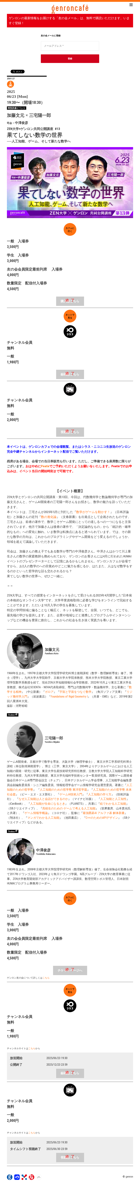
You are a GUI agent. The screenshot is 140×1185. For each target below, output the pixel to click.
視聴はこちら (70, 432)
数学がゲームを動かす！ (93, 512)
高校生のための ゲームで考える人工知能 (69, 808)
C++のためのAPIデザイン (102, 817)
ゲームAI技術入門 (70, 794)
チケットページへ (70, 970)
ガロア (49, 692)
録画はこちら (70, 374)
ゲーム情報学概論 (36, 813)
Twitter (11, 715)
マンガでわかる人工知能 (43, 817)
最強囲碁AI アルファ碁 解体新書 (104, 813)
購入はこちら (70, 301)
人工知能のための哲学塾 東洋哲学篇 (63, 789)
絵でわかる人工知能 (113, 803)
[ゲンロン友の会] (31, 1179)
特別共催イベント (16, 108)
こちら (46, 977)
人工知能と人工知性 (113, 799)
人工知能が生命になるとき (47, 803)
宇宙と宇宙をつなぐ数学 (75, 692)
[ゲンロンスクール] (24, 1179)
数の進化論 (49, 517)
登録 (70, 58)
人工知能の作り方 (99, 794)
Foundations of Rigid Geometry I (69, 696)
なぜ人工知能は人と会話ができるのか (43, 799)
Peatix (45, 466)
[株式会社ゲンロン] (9, 1179)
